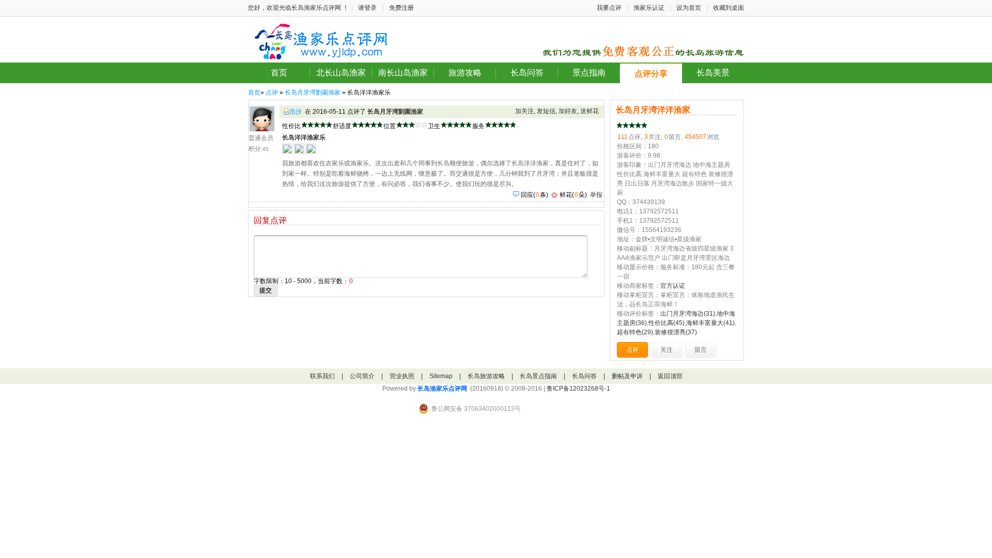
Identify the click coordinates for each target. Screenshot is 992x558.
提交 (265, 290)
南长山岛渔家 (403, 72)
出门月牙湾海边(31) (687, 313)
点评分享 (651, 73)
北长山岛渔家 (341, 72)
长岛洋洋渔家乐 (304, 137)
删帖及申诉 (627, 376)
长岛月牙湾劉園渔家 (312, 92)
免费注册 (401, 7)
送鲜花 (589, 111)
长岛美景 (713, 72)
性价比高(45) (666, 323)
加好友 (568, 111)
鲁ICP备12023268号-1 (578, 388)
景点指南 (589, 72)
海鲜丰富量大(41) (710, 323)
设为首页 (688, 7)
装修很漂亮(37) (676, 332)
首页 (279, 72)
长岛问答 (527, 72)
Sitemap (441, 376)
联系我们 (322, 376)
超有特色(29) (635, 332)
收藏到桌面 (728, 7)
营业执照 (402, 376)
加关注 (524, 111)
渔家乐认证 (648, 7)
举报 (596, 194)
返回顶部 (670, 376)
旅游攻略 (465, 72)
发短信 (546, 111)
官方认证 (672, 285)
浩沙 (295, 111)
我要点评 (609, 7)
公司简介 (362, 376)
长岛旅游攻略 (486, 376)
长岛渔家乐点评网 (442, 388)
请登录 (367, 7)
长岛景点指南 (538, 376)
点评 (272, 92)
